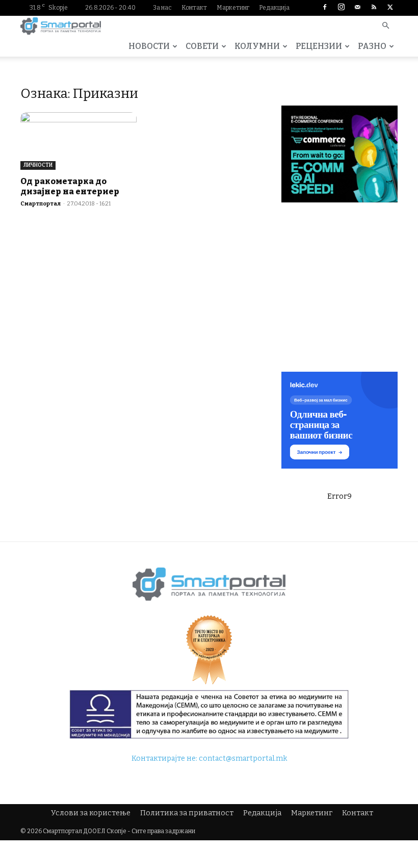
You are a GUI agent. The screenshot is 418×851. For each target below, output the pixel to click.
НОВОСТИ (149, 46)
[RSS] (373, 7)
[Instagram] (341, 7)
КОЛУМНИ (257, 46)
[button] (385, 26)
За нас (162, 7)
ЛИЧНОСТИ (38, 165)
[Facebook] (324, 7)
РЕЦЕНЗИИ (319, 46)
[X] (390, 7)
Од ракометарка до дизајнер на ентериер (69, 186)
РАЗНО (372, 46)
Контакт (194, 7)
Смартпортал (40, 203)
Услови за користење (90, 813)
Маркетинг (233, 7)
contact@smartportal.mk (243, 758)
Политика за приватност (186, 813)
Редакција (274, 7)
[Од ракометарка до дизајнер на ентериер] (78, 141)
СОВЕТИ (202, 46)
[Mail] (357, 7)
